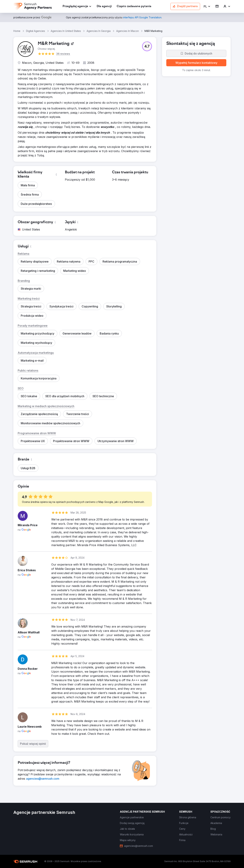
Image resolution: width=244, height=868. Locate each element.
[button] (207, 6)
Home (16, 30)
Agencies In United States (66, 30)
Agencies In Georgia (99, 30)
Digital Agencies (35, 30)
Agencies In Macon (127, 30)
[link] (104, 6)
